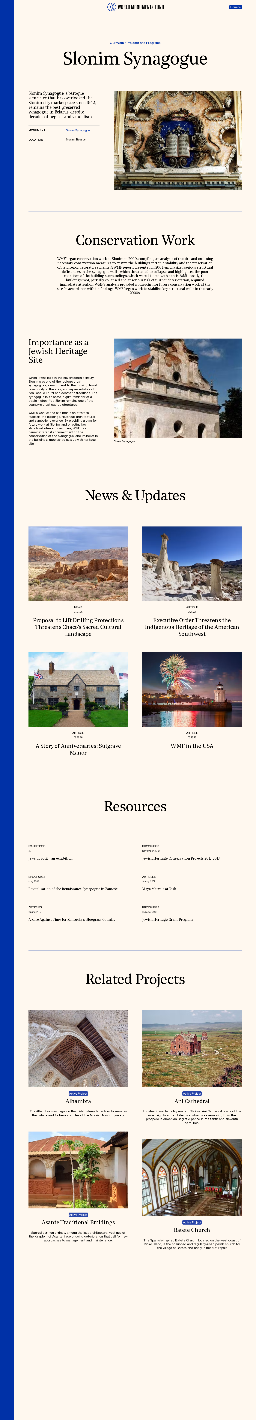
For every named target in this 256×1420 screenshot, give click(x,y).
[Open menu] (7, 710)
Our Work (117, 43)
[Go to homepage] (135, 13)
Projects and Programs (143, 43)
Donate (235, 7)
